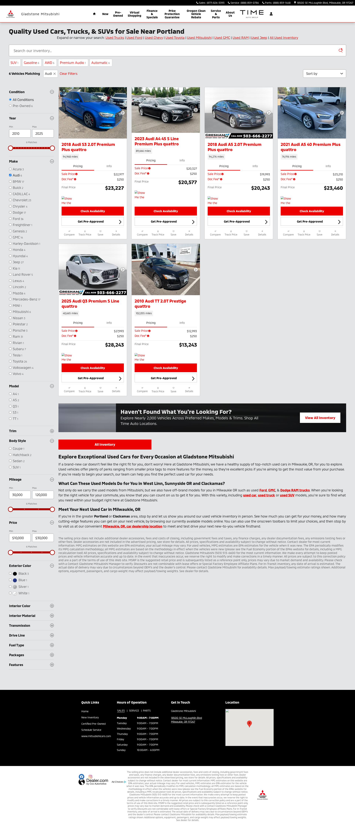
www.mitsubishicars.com (96, 736)
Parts (147, 710)
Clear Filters (68, 73)
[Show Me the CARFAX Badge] (68, 200)
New (105, 14)
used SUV (287, 495)
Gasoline (31, 63)
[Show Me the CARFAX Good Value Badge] (288, 200)
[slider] (10, 148)
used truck (266, 495)
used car (249, 495)
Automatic (100, 63)
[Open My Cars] (270, 14)
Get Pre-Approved (91, 221)
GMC (271, 490)
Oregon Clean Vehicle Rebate (196, 14)
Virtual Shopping (134, 14)
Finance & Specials (152, 14)
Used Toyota (175, 38)
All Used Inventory (284, 38)
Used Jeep (259, 38)
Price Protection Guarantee (172, 14)
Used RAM (241, 38)
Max (34, 126)
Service (134, 710)
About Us (230, 14)
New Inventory (90, 717)
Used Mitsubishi (199, 38)
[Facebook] (81, 776)
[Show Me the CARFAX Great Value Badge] (141, 195)
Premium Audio (73, 63)
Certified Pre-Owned (93, 723)
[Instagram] (90, 776)
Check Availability (93, 211)
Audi (48, 73)
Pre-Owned (118, 14)
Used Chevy (154, 38)
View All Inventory (320, 419)
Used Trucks (115, 38)
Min (11, 126)
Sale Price (68, 174)
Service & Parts (216, 14)
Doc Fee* (68, 179)
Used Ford (134, 38)
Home (85, 711)
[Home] (10, 14)
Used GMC (222, 38)
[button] (93, 156)
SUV (14, 63)
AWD (49, 63)
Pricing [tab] (78, 166)
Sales (121, 710)
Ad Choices (117, 782)
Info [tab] (109, 166)
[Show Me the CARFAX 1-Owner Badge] (68, 357)
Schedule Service (91, 729)
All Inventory (105, 444)
